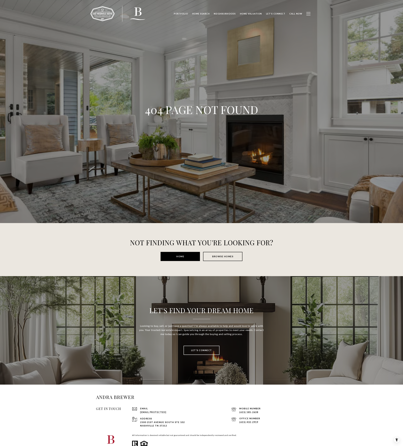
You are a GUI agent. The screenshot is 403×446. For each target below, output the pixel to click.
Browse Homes (222, 256)
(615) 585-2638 (248, 412)
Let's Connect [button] (201, 350)
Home (180, 256)
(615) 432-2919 (248, 422)
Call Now (295, 13)
